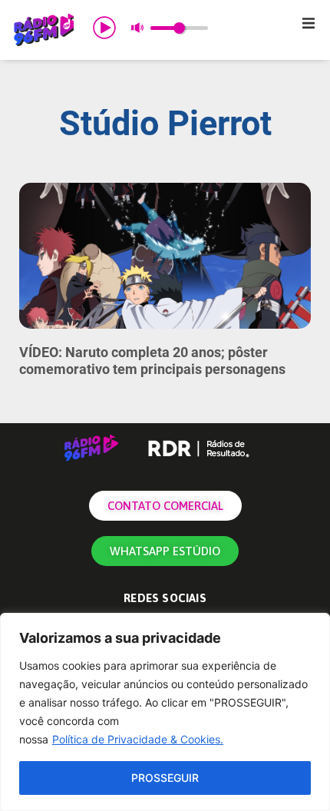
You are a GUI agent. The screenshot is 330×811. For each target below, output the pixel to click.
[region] (165, 712)
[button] (308, 23)
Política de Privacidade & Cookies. (137, 739)
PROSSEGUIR (165, 777)
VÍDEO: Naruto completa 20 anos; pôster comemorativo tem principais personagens (152, 360)
